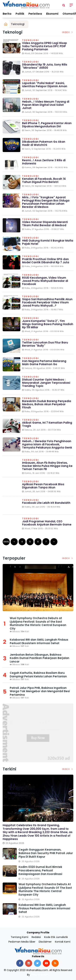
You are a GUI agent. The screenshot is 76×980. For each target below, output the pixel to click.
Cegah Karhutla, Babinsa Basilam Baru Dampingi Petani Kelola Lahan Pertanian (38, 674)
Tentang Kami (19, 937)
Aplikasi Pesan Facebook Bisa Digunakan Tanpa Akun (43, 485)
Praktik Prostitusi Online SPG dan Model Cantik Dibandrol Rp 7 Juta (45, 260)
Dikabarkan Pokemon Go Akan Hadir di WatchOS (43, 143)
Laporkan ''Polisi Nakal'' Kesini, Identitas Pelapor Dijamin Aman (44, 84)
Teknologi (17, 24)
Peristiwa (35, 14)
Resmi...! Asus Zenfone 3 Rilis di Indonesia (44, 161)
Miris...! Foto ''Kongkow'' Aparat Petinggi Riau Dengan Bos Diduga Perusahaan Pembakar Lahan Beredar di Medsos (45, 202)
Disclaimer (45, 941)
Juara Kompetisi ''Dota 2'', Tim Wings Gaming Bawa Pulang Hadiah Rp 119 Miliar (47, 324)
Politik (20, 14)
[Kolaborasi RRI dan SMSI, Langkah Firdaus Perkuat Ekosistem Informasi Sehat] (10, 909)
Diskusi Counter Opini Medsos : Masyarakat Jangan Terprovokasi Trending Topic (46, 383)
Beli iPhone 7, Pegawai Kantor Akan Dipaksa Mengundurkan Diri (47, 124)
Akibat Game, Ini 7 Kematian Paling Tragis (47, 424)
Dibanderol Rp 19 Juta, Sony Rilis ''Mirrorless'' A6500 (44, 66)
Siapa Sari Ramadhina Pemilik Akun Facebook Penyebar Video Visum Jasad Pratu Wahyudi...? (47, 302)
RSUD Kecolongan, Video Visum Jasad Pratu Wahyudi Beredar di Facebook (45, 281)
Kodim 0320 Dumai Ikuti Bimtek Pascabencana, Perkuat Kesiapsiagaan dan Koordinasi (40, 870)
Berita (7, 14)
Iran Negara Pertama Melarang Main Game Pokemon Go (44, 362)
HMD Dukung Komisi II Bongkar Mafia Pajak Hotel (47, 242)
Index (66, 32)
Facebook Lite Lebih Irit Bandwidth (46, 503)
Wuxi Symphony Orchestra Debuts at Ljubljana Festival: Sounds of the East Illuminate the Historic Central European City (38, 623)
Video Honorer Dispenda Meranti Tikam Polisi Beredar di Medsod (45, 223)
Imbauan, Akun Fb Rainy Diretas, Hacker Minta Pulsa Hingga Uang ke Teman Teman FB (47, 466)
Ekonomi (52, 14)
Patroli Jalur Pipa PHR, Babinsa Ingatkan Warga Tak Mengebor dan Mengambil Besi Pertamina (40, 691)
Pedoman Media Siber (21, 941)
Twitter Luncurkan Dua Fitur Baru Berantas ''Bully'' (45, 344)
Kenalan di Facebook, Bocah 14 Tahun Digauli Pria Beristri (44, 180)
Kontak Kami (62, 941)
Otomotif (69, 14)
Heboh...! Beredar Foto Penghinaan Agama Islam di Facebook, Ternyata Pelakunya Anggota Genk (47, 444)
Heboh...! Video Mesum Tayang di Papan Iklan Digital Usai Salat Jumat (45, 105)
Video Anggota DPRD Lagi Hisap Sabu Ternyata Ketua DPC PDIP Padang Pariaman (44, 46)
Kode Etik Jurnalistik (56, 937)
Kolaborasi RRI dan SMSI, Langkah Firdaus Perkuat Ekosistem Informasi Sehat (39, 641)
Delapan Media (40, 974)
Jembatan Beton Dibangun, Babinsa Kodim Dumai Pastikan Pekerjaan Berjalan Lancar (39, 658)
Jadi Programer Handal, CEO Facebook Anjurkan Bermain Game (46, 522)
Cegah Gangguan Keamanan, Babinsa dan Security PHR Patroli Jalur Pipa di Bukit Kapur (46, 853)
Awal (6, 541)
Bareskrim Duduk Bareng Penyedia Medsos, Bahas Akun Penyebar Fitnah (46, 404)
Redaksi (36, 937)
